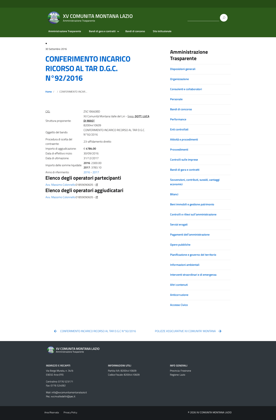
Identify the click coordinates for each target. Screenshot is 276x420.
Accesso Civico (179, 305)
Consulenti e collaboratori (186, 89)
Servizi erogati (179, 224)
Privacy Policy (70, 412)
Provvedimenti (179, 149)
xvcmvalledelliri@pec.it (63, 396)
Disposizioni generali (182, 69)
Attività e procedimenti (184, 139)
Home (48, 91)
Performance (178, 119)
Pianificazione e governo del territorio (193, 255)
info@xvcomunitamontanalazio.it (69, 392)
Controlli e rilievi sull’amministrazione (193, 214)
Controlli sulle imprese (184, 159)
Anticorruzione (179, 295)
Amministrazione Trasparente (64, 31)
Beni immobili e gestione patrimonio (192, 204)
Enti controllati (179, 129)
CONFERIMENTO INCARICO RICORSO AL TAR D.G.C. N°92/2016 (87, 68)
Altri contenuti (179, 285)
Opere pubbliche (180, 244)
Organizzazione (179, 79)
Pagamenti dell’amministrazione (190, 234)
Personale (176, 99)
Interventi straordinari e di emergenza (193, 274)
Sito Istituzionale (162, 31)
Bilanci (174, 194)
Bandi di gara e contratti (102, 31)
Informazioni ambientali (184, 265)
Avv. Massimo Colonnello (60, 185)
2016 (87, 172)
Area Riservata (51, 412)
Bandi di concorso (135, 31)
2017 (95, 172)
